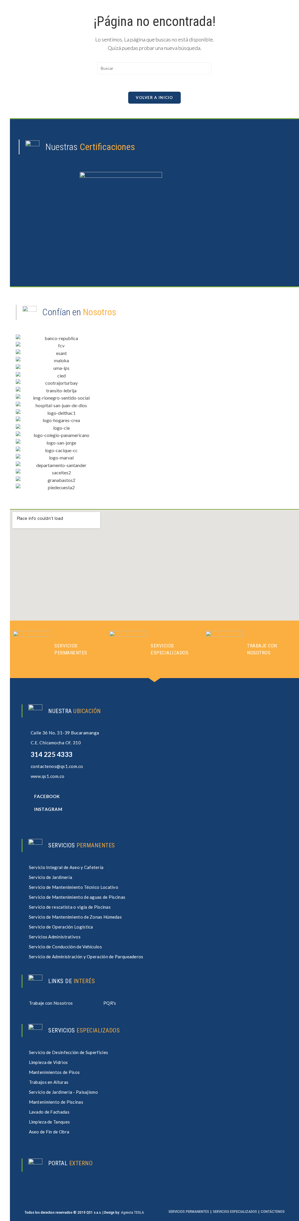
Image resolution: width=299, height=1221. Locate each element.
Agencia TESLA (132, 1212)
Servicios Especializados (235, 1211)
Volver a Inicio (154, 97)
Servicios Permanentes (188, 1211)
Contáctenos (273, 1211)
